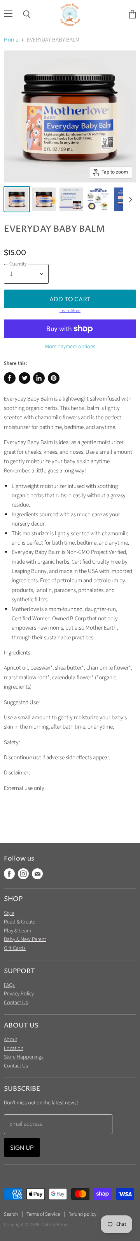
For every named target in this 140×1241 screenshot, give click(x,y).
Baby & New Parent (25, 939)
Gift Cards (15, 948)
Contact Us (16, 1003)
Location (13, 1048)
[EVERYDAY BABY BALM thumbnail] (16, 199)
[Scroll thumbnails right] (129, 199)
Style (9, 913)
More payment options (70, 347)
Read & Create (19, 922)
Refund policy (82, 1214)
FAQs (9, 985)
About (10, 1039)
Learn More (70, 311)
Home (11, 39)
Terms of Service (43, 1214)
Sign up (22, 1147)
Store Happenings (24, 1057)
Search (11, 1214)
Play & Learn (17, 931)
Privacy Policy (19, 994)
